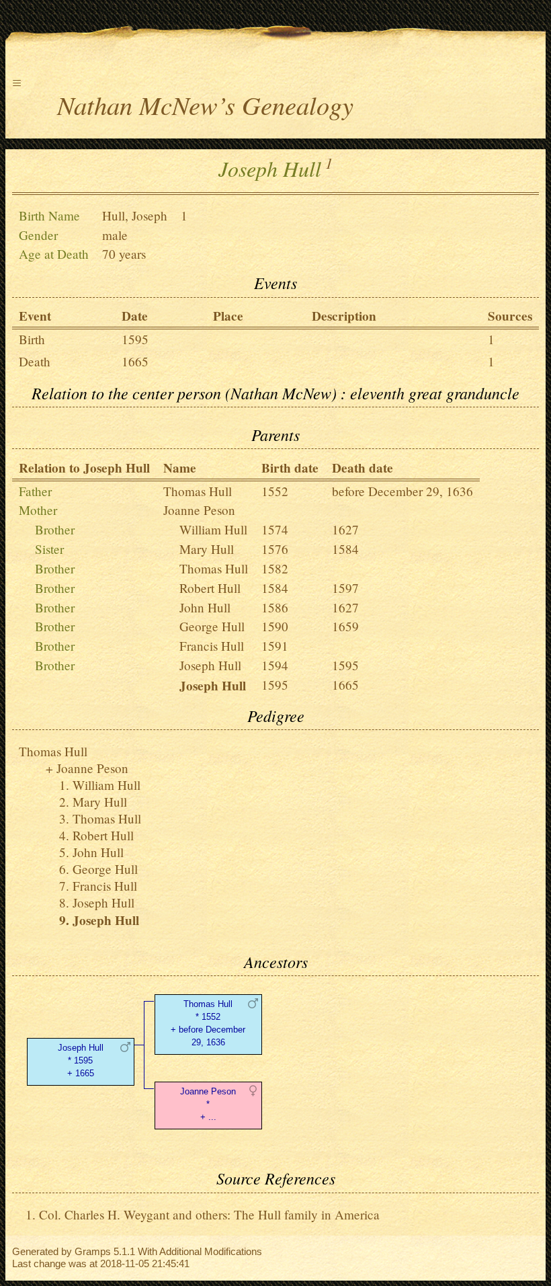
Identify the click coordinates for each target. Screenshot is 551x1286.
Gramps (93, 1251)
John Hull (204, 607)
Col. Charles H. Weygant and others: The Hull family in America (209, 1214)
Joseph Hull (210, 665)
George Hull (212, 626)
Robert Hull (210, 587)
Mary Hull (206, 548)
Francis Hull (211, 645)
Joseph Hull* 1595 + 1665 (80, 1060)
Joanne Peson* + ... (208, 1104)
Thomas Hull (197, 491)
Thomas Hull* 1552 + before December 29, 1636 (208, 1023)
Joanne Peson (199, 509)
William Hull (213, 529)
